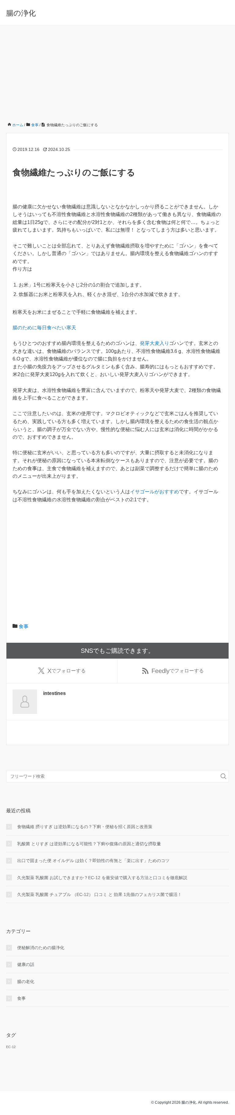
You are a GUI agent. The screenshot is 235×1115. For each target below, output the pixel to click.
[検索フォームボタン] (223, 776)
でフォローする (66, 670)
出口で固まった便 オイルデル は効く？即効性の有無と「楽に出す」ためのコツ (93, 860)
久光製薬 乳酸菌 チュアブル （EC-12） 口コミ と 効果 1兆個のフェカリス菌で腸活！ (99, 894)
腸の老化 (25, 981)
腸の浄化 (21, 13)
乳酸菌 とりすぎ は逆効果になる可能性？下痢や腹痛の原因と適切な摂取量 (89, 843)
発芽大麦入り (154, 343)
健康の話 (25, 964)
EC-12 (11, 1047)
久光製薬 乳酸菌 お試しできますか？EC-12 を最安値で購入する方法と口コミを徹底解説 (102, 877)
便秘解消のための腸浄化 (40, 947)
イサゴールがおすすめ (154, 491)
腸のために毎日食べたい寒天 (44, 327)
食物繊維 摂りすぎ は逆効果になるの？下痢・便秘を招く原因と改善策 (84, 826)
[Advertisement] (117, 71)
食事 (23, 626)
